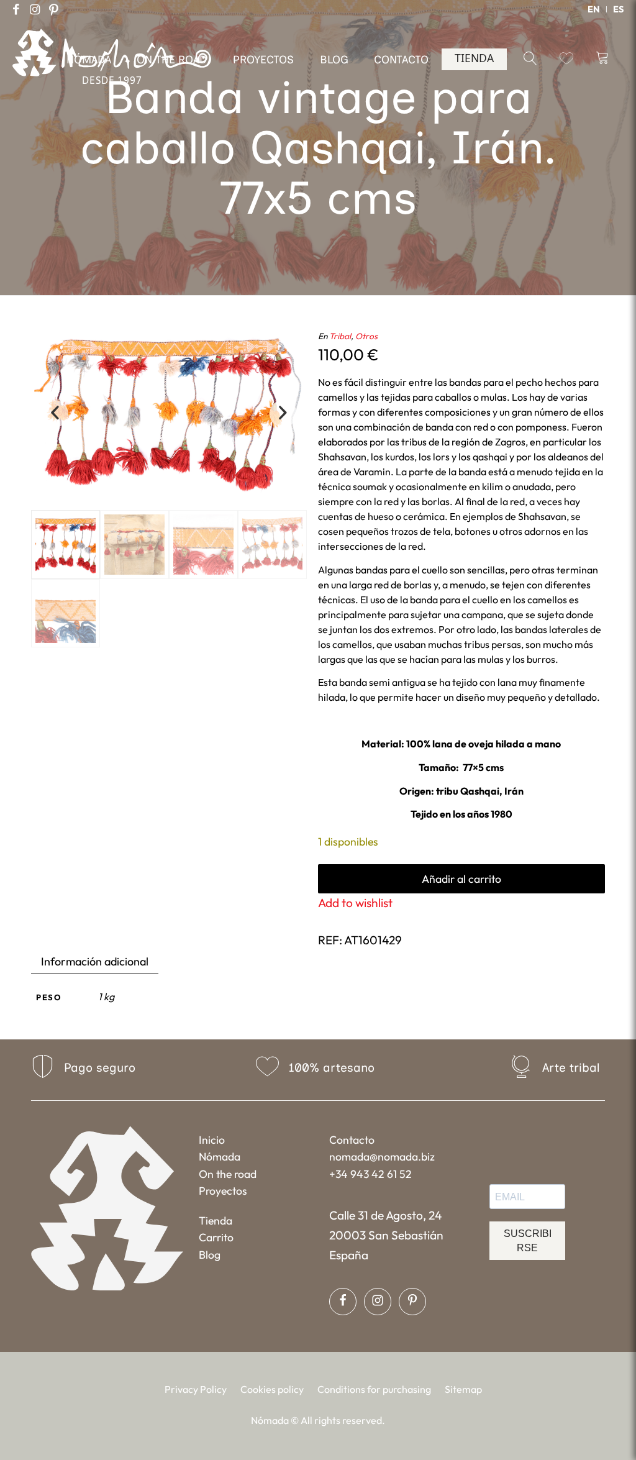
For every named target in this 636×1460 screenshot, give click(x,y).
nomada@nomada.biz (382, 1156)
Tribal (340, 336)
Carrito (216, 1237)
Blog (209, 1255)
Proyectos (223, 1191)
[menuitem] (594, 9)
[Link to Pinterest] (53, 9)
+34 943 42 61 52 (370, 1174)
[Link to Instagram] (34, 9)
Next (283, 413)
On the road (228, 1174)
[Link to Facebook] (16, 9)
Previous (54, 413)
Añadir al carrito (461, 879)
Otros (366, 336)
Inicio (212, 1140)
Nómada (219, 1156)
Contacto (352, 1140)
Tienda (215, 1220)
